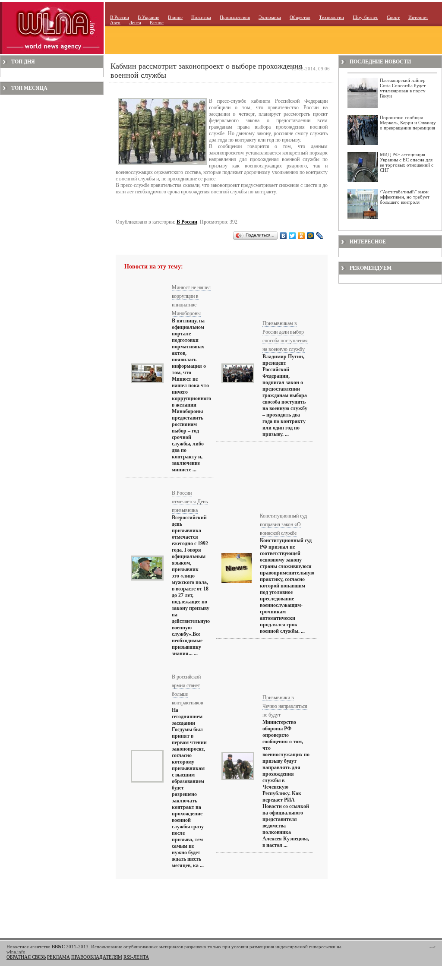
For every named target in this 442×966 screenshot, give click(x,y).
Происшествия (235, 17)
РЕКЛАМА (58, 957)
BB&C (58, 946)
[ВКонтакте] (283, 235)
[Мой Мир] (310, 235)
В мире (175, 17)
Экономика (270, 17)
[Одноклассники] (301, 235)
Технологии (331, 17)
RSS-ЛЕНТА (136, 957)
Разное (157, 22)
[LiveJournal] (319, 235)
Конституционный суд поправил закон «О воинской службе (283, 524)
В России (119, 17)
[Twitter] (292, 235)
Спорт (393, 17)
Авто (115, 22)
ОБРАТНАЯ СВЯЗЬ (26, 957)
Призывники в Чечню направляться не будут (284, 706)
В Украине (148, 17)
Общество (300, 17)
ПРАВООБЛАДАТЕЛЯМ (96, 957)
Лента (135, 22)
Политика (201, 17)
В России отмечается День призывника (190, 501)
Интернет (418, 17)
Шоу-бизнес (365, 17)
